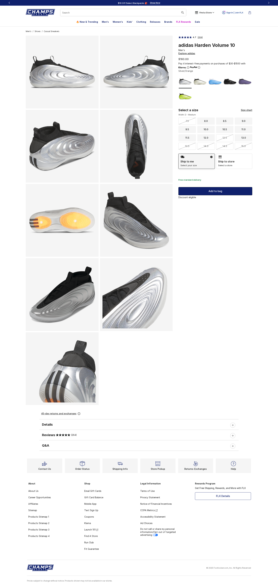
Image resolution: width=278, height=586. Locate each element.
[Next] (268, 3)
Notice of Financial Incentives (156, 503)
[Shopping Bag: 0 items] (249, 12)
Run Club (89, 542)
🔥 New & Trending (87, 21)
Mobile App (90, 503)
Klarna (87, 523)
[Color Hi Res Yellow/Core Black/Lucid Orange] (185, 96)
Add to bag (215, 191)
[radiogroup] (215, 161)
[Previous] (9, 3)
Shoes (38, 31)
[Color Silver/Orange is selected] (185, 81)
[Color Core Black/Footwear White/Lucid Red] (229, 81)
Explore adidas (186, 53)
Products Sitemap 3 (38, 529)
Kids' (129, 21)
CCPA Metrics (147, 510)
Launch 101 (90, 529)
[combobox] (123, 12)
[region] (139, 3)
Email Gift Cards (92, 491)
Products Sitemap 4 (39, 536)
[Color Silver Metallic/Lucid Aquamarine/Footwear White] (215, 81)
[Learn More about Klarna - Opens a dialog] (188, 67)
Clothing (141, 21)
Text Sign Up (91, 510)
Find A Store (91, 536)
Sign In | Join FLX (234, 12)
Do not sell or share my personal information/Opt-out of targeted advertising (158, 532)
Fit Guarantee (91, 549)
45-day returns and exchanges (58, 413)
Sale (197, 21)
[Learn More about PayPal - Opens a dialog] (199, 67)
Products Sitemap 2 (38, 523)
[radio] (196, 161)
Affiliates (33, 503)
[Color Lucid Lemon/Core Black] (244, 81)
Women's (118, 21)
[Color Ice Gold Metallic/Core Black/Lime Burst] (200, 81)
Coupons (89, 516)
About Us (33, 491)
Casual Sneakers (51, 31)
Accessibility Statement (153, 516)
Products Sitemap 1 (38, 516)
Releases (155, 21)
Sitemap (32, 510)
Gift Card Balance (93, 497)
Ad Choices (146, 523)
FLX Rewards (183, 21)
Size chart (246, 110)
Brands (168, 21)
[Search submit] (182, 12)
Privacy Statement (150, 497)
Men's (105, 21)
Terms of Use (147, 491)
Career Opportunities (39, 497)
